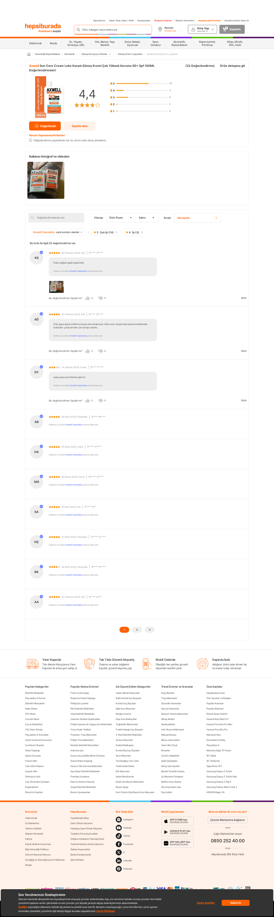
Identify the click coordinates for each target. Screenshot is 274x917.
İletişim (28, 865)
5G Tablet (211, 755)
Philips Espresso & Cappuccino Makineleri (91, 724)
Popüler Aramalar (215, 703)
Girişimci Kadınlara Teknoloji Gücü (87, 838)
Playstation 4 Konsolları (36, 734)
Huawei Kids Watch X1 (218, 719)
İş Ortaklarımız (32, 823)
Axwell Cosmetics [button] (78, 271)
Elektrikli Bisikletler (34, 693)
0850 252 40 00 (228, 840)
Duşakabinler (31, 787)
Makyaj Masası (168, 734)
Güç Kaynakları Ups (171, 787)
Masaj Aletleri (168, 719)
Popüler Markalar (215, 708)
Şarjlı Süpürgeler (169, 760)
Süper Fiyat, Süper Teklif (121, 20)
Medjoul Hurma (123, 713)
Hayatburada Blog (79, 818)
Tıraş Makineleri (169, 698)
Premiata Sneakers (79, 776)
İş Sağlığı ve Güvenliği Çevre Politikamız (45, 859)
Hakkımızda (31, 818)
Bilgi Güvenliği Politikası (37, 849)
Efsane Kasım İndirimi (217, 713)
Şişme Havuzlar (33, 755)
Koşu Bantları (167, 693)
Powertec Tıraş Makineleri (83, 734)
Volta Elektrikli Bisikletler (82, 713)
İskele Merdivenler (125, 776)
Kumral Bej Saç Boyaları (127, 750)
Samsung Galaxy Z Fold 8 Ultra (222, 776)
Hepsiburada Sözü (216, 693)
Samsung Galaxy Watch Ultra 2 (222, 787)
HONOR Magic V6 (215, 792)
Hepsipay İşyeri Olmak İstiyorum (86, 828)
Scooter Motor (32, 719)
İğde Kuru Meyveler (125, 708)
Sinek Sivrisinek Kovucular (38, 740)
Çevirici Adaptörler (170, 755)
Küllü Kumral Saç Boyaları (128, 698)
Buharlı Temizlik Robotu (173, 771)
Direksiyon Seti (32, 776)
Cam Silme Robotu (34, 766)
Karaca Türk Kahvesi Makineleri (86, 766)
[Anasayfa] (28, 54)
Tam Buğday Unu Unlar (127, 760)
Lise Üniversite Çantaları (37, 781)
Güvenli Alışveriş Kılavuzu (38, 854)
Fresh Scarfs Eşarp (79, 693)
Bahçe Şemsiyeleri (170, 766)
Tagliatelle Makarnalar (127, 724)
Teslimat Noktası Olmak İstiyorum (86, 844)
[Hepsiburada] (43, 26)
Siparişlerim (99, 20)
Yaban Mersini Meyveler (128, 693)
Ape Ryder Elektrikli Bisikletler (85, 771)
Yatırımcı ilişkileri (33, 828)
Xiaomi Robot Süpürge (81, 760)
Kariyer (28, 838)
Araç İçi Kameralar (170, 708)
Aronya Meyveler (124, 740)
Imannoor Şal (76, 750)
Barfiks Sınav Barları (171, 781)
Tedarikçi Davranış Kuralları (84, 833)
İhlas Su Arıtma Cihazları (82, 781)
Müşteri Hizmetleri (185, 20)
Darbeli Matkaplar (124, 745)
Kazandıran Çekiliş (216, 740)
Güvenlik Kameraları (171, 703)
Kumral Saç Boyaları (126, 703)
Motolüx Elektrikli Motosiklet (84, 745)
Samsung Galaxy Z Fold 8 (219, 771)
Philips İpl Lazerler (79, 703)
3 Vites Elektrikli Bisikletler (129, 734)
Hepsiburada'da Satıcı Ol (236, 20)
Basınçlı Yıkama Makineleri (174, 713)
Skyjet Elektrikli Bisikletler (83, 787)
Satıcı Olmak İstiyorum (81, 823)
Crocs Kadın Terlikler (80, 729)
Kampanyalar (143, 20)
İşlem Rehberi (77, 859)
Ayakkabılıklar (168, 724)
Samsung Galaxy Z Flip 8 (219, 781)
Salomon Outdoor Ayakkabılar (85, 719)
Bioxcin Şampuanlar (80, 792)
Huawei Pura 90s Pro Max (219, 724)
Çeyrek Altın (31, 771)
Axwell (34, 66)
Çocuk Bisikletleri (33, 724)
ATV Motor (30, 713)
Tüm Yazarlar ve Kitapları (219, 698)
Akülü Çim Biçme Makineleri (130, 781)
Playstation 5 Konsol (35, 698)
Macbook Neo (214, 734)
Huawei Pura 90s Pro (217, 729)
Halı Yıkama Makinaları (172, 729)
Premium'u (46, 31)
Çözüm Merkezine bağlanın (227, 819)
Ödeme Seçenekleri (80, 849)
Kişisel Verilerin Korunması (38, 844)
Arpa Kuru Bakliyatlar (126, 719)
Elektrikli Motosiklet (35, 703)
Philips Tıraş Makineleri (81, 740)
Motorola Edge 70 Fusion (219, 750)
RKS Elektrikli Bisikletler (82, 708)
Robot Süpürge (32, 750)
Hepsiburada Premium (209, 20)
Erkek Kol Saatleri (34, 792)
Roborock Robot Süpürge (82, 698)
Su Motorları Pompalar (172, 776)
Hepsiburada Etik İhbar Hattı (227, 854)
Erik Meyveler (122, 771)
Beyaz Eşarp (122, 787)
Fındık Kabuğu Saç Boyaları (129, 729)
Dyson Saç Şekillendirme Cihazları (87, 755)
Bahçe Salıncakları (170, 740)
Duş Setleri (166, 792)
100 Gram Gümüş (33, 729)
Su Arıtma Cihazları (34, 745)
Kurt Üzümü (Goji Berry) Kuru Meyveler (135, 792)
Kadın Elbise (31, 708)
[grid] (137, 180)
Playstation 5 (213, 745)
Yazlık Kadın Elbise (125, 766)
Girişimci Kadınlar (163, 20)
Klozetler (165, 750)
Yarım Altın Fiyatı (169, 745)
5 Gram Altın (31, 760)
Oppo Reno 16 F (214, 766)
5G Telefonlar (213, 760)
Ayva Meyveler (123, 755)
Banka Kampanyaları (80, 854)
